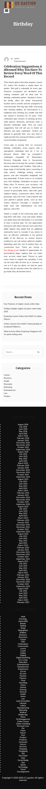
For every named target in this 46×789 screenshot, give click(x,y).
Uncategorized (23, 772)
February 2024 (23, 493)
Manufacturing (23, 708)
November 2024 (23, 472)
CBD (23, 642)
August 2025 (23, 452)
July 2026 (23, 427)
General (23, 692)
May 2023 (23, 513)
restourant (23, 742)
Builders (23, 632)
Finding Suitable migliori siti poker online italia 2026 (22, 310)
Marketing (8, 387)
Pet (23, 728)
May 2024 (23, 486)
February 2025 (23, 465)
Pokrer (23, 733)
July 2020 (23, 591)
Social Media (23, 760)
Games (23, 687)
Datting (23, 655)
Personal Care (23, 726)
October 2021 (23, 557)
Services (23, 746)
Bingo (23, 628)
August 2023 (23, 506)
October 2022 (23, 529)
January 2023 (23, 522)
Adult (23, 616)
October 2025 (23, 447)
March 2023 (23, 518)
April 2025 (23, 461)
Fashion (23, 676)
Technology (23, 767)
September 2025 (23, 449)
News (23, 717)
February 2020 (23, 602)
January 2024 (23, 495)
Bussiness (23, 637)
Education (8, 384)
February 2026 (23, 438)
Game (23, 685)
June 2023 (23, 511)
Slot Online (23, 756)
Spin (23, 762)
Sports (23, 765)
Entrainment (23, 669)
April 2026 (23, 433)
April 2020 (23, 598)
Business (8, 378)
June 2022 (23, 538)
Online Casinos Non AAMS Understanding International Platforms (23, 325)
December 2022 (23, 525)
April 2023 (23, 516)
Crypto (23, 651)
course (23, 648)
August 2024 (23, 479)
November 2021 (23, 554)
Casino (7, 375)
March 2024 (23, 490)
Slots (23, 758)
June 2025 (23, 456)
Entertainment (20, 61)
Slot (23, 753)
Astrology (23, 619)
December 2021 (23, 552)
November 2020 (23, 582)
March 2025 (23, 463)
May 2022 (23, 541)
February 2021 (23, 575)
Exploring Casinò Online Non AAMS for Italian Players (23, 317)
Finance (23, 678)
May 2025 (23, 459)
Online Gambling (23, 724)
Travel (23, 769)
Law (5, 393)
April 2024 (23, 488)
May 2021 (23, 568)
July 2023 (23, 509)
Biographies (23, 630)
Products (23, 740)
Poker (23, 730)
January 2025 (23, 468)
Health (6, 381)
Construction (23, 646)
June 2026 (23, 429)
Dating (23, 653)
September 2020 (23, 586)
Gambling (23, 683)
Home (23, 696)
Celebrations (23, 644)
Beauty (23, 623)
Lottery (23, 705)
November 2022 (23, 527)
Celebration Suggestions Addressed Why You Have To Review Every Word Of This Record (23, 71)
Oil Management (23, 719)
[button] (6, 11)
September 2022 (23, 532)
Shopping (23, 749)
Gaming (23, 689)
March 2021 (23, 573)
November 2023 (23, 500)
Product (7, 396)
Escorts (23, 673)
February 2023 (23, 520)
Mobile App (23, 715)
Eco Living (23, 660)
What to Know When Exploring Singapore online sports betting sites (22, 332)
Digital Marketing (23, 658)
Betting (23, 626)
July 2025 (23, 454)
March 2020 (23, 600)
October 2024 (23, 475)
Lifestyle (23, 703)
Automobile (23, 621)
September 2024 (23, 477)
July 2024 (23, 481)
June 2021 (23, 566)
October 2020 (23, 584)
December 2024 (23, 470)
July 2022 (23, 536)
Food (23, 680)
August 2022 (23, 534)
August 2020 (23, 589)
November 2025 (23, 445)
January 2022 (23, 550)
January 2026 (23, 440)
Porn (23, 735)
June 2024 (23, 484)
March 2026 (23, 436)
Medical (23, 712)
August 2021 (23, 561)
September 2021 (23, 559)
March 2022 (23, 545)
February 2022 (23, 547)
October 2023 (23, 502)
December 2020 (23, 579)
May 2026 (23, 431)
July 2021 (23, 563)
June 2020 (23, 593)
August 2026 (23, 424)
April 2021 (23, 570)
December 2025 (23, 443)
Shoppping (23, 751)
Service (23, 744)
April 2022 (23, 543)
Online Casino (23, 721)
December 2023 (23, 497)
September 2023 (23, 504)
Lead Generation (23, 701)
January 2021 (23, 577)
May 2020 (23, 595)
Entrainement (23, 667)
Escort (23, 671)
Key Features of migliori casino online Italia (21, 304)
